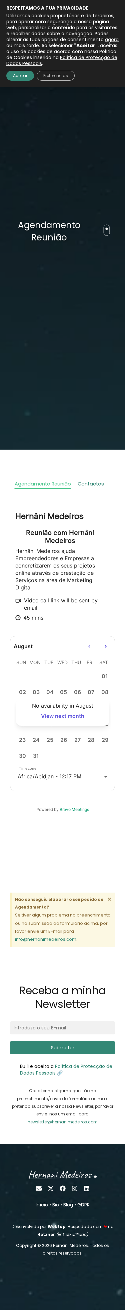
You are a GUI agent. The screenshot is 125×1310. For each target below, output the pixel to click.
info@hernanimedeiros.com (45, 939)
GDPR (83, 1204)
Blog (68, 1204)
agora (112, 40)
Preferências (55, 75)
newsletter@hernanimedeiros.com (63, 1122)
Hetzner (46, 1234)
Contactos (91, 483)
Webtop (57, 1226)
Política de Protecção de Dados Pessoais (61, 60)
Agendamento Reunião (43, 483)
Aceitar (20, 75)
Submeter (62, 1047)
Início (42, 1204)
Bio (55, 1204)
